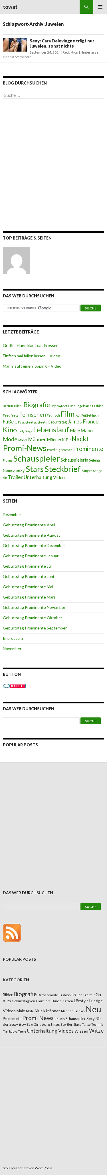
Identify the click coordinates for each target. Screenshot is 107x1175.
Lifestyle (81, 1000)
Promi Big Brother (59, 450)
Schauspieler (36, 458)
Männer (37, 439)
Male (75, 430)
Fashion (97, 406)
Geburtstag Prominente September (35, 627)
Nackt (80, 439)
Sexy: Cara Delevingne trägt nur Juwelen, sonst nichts (62, 43)
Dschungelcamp (79, 406)
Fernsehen (32, 414)
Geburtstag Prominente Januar (30, 555)
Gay (18, 422)
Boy (53, 406)
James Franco (83, 421)
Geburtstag (57, 422)
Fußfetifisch (90, 415)
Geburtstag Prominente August (31, 535)
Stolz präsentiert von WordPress (28, 1168)
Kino (10, 430)
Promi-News (24, 448)
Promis (7, 460)
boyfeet (61, 406)
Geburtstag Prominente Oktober (32, 617)
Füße (8, 422)
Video (59, 477)
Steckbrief (63, 469)
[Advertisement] (53, 166)
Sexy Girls (34, 1024)
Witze (96, 1030)
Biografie (36, 405)
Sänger (87, 470)
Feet (6, 415)
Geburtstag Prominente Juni (28, 576)
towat (10, 7)
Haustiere (43, 1001)
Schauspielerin (74, 459)
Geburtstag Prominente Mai (28, 586)
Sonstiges (51, 1024)
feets (14, 415)
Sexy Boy (17, 1024)
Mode (10, 439)
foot (77, 415)
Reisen (59, 1019)
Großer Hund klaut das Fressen (30, 345)
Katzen (67, 1001)
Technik (97, 1024)
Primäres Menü (100, 7)
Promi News (38, 1017)
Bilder (8, 994)
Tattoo (86, 1024)
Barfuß (8, 406)
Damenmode (48, 995)
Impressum (13, 638)
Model (22, 440)
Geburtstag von (23, 1001)
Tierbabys (10, 1031)
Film (67, 413)
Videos (66, 1031)
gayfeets (40, 422)
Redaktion (70, 52)
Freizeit (89, 995)
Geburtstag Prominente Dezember (34, 545)
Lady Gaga (25, 431)
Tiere (22, 1031)
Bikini (18, 406)
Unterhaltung (38, 477)
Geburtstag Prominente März (29, 597)
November (12, 648)
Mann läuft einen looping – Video (32, 366)
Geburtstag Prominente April (29, 524)
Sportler (66, 1024)
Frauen (77, 995)
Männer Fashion (73, 1011)
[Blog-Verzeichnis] (14, 685)
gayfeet (27, 422)
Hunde (57, 1001)
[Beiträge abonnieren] (12, 932)
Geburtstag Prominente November (34, 607)
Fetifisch (53, 415)
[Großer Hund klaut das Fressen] (16, 260)
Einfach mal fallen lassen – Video (31, 355)
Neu (93, 1009)
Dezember (12, 514)
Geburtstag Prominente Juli (28, 566)
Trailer (15, 477)
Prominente (88, 448)
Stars (35, 469)
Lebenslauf (51, 429)
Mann (87, 430)
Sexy (20, 470)
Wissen (81, 1031)
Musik (40, 1010)
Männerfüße (59, 439)
